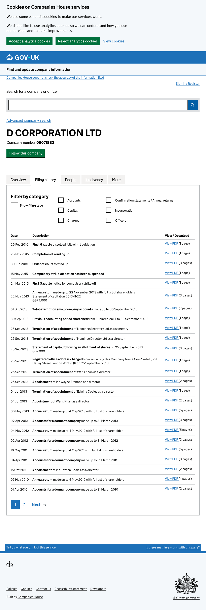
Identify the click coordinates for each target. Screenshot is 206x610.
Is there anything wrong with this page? (173, 547)
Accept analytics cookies (29, 41)
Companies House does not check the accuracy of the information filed (55, 77)
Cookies (26, 589)
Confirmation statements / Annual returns (144, 200)
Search (193, 105)
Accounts (74, 200)
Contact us (43, 589)
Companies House (30, 597)
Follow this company (25, 153)
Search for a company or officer (32, 91)
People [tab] (70, 179)
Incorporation (124, 210)
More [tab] (116, 179)
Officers (120, 220)
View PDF (172, 243)
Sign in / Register (188, 83)
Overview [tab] (18, 179)
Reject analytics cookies (78, 41)
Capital (72, 210)
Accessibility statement (71, 589)
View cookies (114, 41)
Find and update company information (38, 69)
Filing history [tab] (45, 179)
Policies (11, 589)
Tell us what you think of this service (31, 547)
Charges (73, 220)
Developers (98, 589)
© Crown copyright (186, 598)
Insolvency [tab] (94, 179)
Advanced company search (28, 120)
